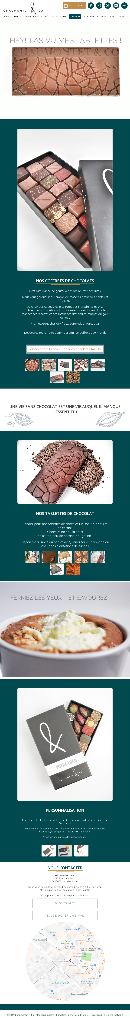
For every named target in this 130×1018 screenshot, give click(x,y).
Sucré (44, 16)
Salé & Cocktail (59, 16)
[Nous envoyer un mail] (116, 5)
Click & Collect (76, 5)
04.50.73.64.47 (65, 903)
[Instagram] (99, 5)
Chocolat (75, 16)
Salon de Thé (32, 16)
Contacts (123, 16)
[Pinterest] (107, 5)
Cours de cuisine (106, 16)
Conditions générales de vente (72, 1014)
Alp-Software (116, 1014)
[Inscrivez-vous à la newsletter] (124, 5)
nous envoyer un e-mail (65, 915)
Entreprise (88, 16)
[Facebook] (91, 5)
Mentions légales (45, 1014)
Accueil (7, 16)
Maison (18, 16)
